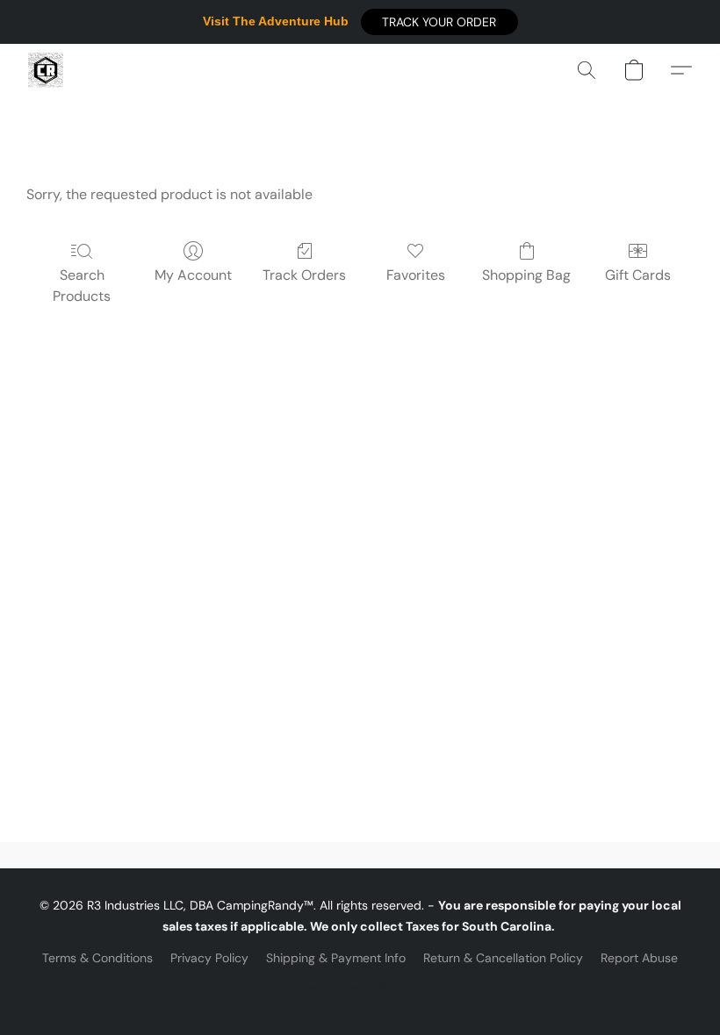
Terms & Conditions (97, 958)
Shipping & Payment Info (336, 958)
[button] (439, 22)
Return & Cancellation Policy (503, 958)
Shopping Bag (526, 275)
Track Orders (304, 275)
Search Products (82, 285)
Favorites (415, 275)
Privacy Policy (209, 958)
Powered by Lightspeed (360, 988)
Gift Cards (638, 275)
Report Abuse (639, 958)
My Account (193, 275)
